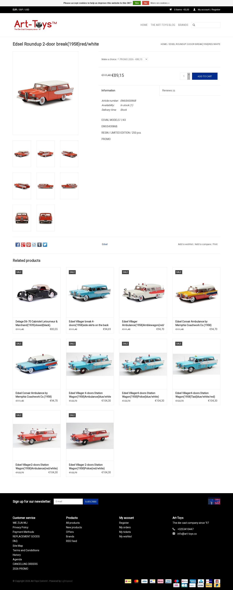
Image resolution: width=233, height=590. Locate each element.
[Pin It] (28, 244)
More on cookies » (160, 3)
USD (27, 9)
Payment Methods (23, 531)
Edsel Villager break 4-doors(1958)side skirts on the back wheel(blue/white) (88, 323)
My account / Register (208, 9)
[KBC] (201, 581)
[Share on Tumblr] (39, 244)
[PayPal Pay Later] (216, 585)
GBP (21, 9)
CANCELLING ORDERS (25, 564)
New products (74, 527)
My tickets (125, 531)
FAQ (15, 541)
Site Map (18, 545)
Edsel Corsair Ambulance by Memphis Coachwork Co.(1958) (193, 323)
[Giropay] (209, 581)
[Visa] (144, 581)
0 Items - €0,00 (182, 9)
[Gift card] (216, 581)
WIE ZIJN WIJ (20, 522)
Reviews (168, 90)
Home (144, 24)
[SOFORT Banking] (160, 581)
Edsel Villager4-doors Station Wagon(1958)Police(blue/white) (140, 395)
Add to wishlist (185, 244)
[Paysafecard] (192, 585)
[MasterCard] (136, 581)
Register (124, 522)
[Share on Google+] (23, 244)
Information (108, 90)
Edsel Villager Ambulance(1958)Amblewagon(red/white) (143, 323)
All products (73, 522)
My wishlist (125, 536)
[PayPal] (208, 585)
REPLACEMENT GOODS (26, 536)
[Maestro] (176, 581)
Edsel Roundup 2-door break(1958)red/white (194, 44)
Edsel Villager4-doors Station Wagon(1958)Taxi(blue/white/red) (195, 395)
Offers (70, 531)
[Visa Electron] (168, 581)
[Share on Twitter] (45, 244)
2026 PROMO (20, 568)
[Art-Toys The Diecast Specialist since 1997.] (49, 25)
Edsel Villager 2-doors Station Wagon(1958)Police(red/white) (87, 466)
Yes (137, 3)
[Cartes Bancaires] (184, 585)
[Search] (194, 25)
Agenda (17, 559)
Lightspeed (66, 581)
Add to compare (203, 244)
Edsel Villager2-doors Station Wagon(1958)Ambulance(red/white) (37, 466)
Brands (183, 24)
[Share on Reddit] (34, 244)
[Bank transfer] (200, 585)
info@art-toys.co (187, 533)
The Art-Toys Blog (163, 24)
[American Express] (192, 581)
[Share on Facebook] (17, 244)
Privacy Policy (20, 527)
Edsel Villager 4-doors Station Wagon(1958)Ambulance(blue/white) (90, 395)
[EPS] (176, 585)
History (17, 554)
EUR (15, 9)
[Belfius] (184, 581)
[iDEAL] (128, 581)
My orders (125, 527)
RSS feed (71, 541)
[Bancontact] (152, 581)
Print (215, 244)
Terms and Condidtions (26, 550)
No (145, 3)
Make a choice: (110, 59)
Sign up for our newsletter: (32, 501)
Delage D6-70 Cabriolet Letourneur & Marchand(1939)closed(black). (37, 323)
